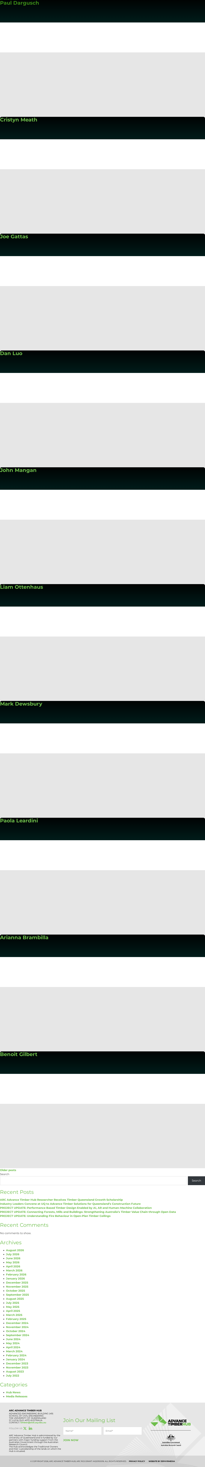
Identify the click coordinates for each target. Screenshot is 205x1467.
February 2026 (16, 1274)
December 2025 (17, 1282)
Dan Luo (11, 353)
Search (4, 1174)
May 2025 (12, 1307)
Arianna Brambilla (24, 937)
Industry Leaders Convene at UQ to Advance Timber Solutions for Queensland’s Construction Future (70, 1204)
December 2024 (17, 1323)
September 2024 (17, 1335)
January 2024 (15, 1359)
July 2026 (12, 1254)
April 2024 (13, 1347)
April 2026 (13, 1266)
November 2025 (17, 1286)
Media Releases (16, 1396)
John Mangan (18, 470)
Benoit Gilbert (18, 1054)
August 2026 (15, 1250)
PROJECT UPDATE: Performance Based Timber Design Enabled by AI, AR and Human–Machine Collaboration (76, 1208)
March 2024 (14, 1351)
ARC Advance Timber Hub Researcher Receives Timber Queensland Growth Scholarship (61, 1199)
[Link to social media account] (25, 1429)
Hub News (13, 1392)
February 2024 (16, 1355)
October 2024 (15, 1331)
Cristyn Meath (18, 120)
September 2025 (17, 1294)
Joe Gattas (14, 236)
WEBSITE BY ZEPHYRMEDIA (162, 1461)
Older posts (8, 1170)
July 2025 (12, 1302)
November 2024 (17, 1327)
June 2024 (13, 1339)
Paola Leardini (19, 820)
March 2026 (14, 1270)
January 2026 (15, 1278)
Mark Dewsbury (21, 704)
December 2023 (17, 1363)
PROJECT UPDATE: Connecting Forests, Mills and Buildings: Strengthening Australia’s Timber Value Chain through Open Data (88, 1212)
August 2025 (15, 1298)
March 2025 (14, 1315)
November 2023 (17, 1367)
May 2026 (12, 1262)
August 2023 (15, 1371)
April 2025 (13, 1311)
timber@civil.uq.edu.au (33, 1422)
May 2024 (13, 1343)
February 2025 (16, 1319)
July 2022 (12, 1375)
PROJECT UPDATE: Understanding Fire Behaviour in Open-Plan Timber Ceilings (55, 1216)
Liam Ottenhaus (21, 587)
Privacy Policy (137, 1461)
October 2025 (15, 1290)
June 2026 (13, 1258)
